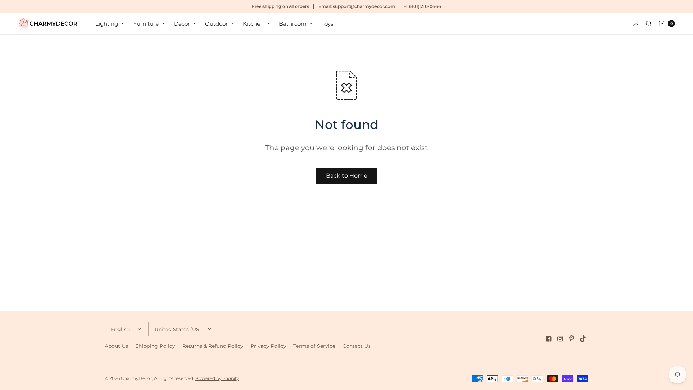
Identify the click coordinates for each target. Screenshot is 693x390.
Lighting (106, 23)
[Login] (636, 23)
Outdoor (216, 23)
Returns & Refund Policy (212, 346)
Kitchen (253, 23)
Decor (182, 23)
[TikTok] (583, 338)
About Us (116, 346)
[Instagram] (560, 338)
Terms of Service (314, 346)
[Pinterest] (571, 338)
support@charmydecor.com (364, 6)
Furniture (146, 23)
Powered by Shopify (217, 378)
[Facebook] (548, 338)
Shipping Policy (155, 346)
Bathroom (292, 23)
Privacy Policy (268, 346)
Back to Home (346, 175)
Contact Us (357, 346)
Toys (327, 23)
